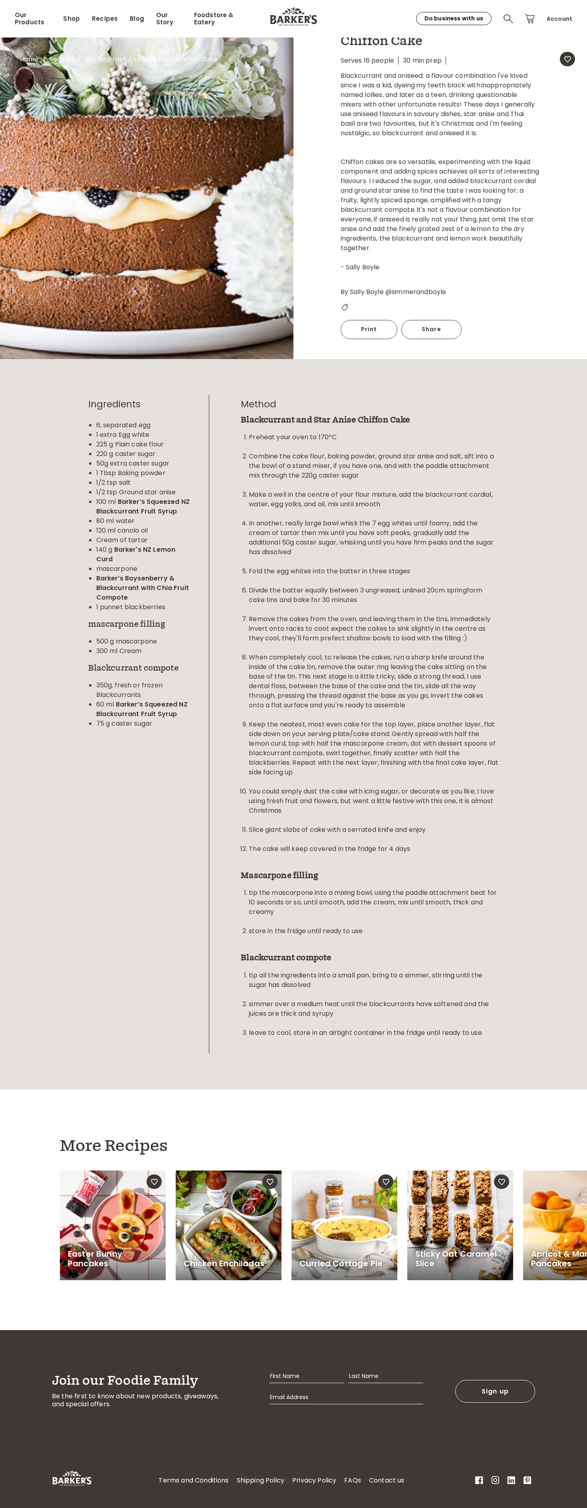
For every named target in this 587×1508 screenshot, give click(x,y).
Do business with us (453, 18)
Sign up (495, 1391)
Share (431, 329)
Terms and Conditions (193, 1480)
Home (29, 59)
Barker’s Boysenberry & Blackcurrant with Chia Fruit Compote (142, 588)
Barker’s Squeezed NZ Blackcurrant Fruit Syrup (143, 506)
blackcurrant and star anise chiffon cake (150, 59)
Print (369, 329)
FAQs (352, 1480)
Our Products (29, 19)
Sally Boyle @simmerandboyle (398, 291)
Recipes (105, 18)
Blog (137, 18)
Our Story (164, 19)
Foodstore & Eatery (214, 19)
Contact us (387, 1480)
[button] (508, 19)
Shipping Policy (260, 1480)
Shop (71, 18)
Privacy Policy (314, 1480)
